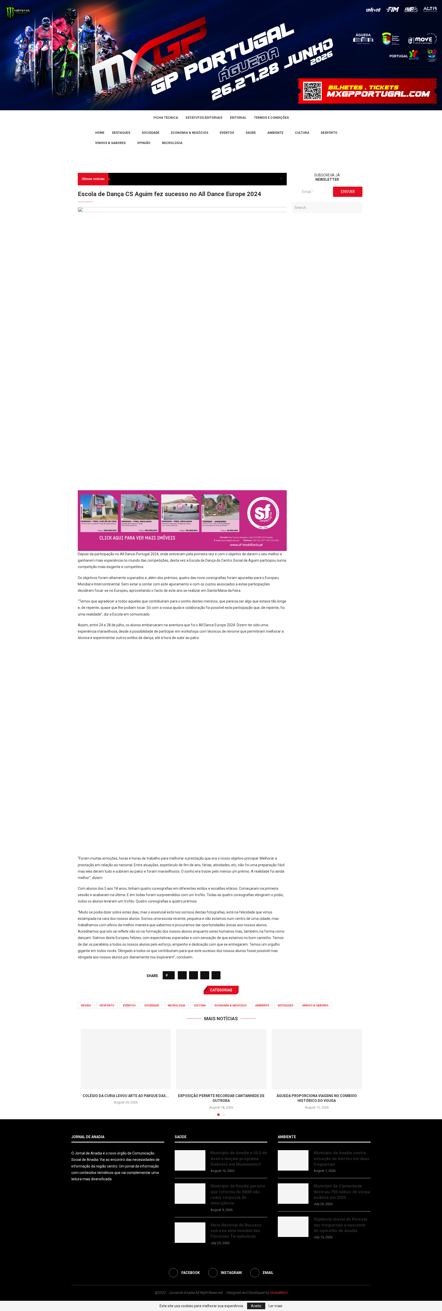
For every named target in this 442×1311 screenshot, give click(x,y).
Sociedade (150, 133)
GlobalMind (279, 1293)
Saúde (251, 133)
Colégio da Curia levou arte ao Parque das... (126, 1096)
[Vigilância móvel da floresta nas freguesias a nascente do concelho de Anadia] (293, 1227)
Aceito (256, 1306)
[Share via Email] (216, 975)
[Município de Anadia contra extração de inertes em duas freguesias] (293, 1160)
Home (99, 133)
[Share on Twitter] (193, 975)
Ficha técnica (165, 117)
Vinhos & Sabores (110, 143)
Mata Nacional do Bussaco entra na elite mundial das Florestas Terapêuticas (236, 1231)
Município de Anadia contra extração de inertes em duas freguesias (341, 1158)
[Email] (85, 138)
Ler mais (275, 1306)
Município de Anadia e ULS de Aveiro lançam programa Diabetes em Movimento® (239, 1158)
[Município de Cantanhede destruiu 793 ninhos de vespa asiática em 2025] (293, 1193)
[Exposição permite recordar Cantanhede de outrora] (221, 1059)
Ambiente (275, 133)
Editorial (238, 117)
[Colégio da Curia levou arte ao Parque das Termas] (126, 1059)
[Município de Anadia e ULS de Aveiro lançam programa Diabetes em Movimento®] (190, 1160)
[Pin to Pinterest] (204, 975)
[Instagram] (79, 138)
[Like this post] (170, 975)
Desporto (329, 133)
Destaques (121, 133)
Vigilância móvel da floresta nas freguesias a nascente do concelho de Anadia (340, 1225)
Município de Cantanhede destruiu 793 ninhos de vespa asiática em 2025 (342, 1192)
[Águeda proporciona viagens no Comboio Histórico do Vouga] (317, 1059)
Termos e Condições (271, 117)
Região (86, 1005)
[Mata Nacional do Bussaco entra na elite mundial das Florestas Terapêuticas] (190, 1232)
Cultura (302, 133)
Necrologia (172, 143)
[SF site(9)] (182, 494)
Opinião (143, 143)
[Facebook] (73, 138)
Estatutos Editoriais (204, 117)
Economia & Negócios (189, 133)
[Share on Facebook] (182, 975)
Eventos (227, 133)
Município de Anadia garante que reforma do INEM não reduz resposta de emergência (238, 1195)
